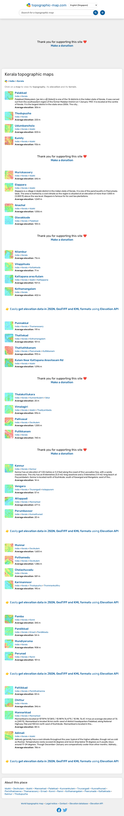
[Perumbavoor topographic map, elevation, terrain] (9, 514)
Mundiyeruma (24, 641)
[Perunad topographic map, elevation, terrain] (9, 656)
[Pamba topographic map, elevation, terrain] (9, 619)
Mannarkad (34, 502)
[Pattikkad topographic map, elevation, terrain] (9, 690)
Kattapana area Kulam (29, 276)
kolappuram (48, 489)
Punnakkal (21, 323)
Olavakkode (22, 217)
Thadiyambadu (44, 410)
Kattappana (42, 280)
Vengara (20, 486)
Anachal (20, 205)
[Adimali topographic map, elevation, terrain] (9, 740)
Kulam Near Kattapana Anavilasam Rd (39, 360)
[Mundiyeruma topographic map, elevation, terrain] (9, 644)
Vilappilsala (22, 264)
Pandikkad (21, 628)
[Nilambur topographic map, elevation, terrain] (9, 254)
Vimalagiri (21, 406)
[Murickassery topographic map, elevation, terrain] (9, 175)
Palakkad (21, 93)
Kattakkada (34, 267)
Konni (32, 620)
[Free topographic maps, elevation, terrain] (6, 81)
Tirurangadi (34, 489)
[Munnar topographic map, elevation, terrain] (9, 548)
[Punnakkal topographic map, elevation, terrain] (9, 326)
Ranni (32, 657)
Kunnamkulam (36, 397)
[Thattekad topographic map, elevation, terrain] (9, 338)
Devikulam (34, 422)
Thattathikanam (25, 347)
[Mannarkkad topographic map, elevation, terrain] (9, 719)
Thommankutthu (52, 585)
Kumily (19, 138)
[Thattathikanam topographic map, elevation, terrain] (9, 350)
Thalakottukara (25, 394)
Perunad (20, 653)
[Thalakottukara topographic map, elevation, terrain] (9, 397)
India (17, 96)
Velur (47, 397)
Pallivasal (21, 419)
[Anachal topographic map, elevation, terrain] (9, 208)
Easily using (64, 309)
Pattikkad (21, 687)
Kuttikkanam (49, 351)
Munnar (20, 545)
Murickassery (24, 172)
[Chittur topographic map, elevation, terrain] (9, 703)
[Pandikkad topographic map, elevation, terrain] (9, 631)
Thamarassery (36, 326)
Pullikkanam (23, 431)
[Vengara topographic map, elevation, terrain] (9, 489)
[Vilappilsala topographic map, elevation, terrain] (9, 267)
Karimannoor (23, 582)
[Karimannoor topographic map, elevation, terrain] (9, 585)
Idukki (32, 129)
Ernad (32, 632)
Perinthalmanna (37, 691)
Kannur (19, 465)
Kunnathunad (35, 514)
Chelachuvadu (24, 569)
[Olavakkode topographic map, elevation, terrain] (9, 220)
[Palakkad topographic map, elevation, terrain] (9, 100)
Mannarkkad (23, 712)
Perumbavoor (24, 511)
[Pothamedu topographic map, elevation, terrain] (9, 560)
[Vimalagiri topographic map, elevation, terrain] (9, 409)
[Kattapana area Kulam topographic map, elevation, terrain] (9, 279)
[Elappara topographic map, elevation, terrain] (9, 191)
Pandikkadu (42, 632)
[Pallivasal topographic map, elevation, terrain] (9, 422)
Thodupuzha (23, 113)
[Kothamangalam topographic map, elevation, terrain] (9, 292)
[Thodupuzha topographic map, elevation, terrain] (9, 116)
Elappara (20, 184)
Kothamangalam (25, 288)
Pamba (19, 616)
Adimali (19, 733)
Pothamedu (22, 557)
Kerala (24, 96)
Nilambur (21, 251)
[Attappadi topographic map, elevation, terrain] (9, 501)
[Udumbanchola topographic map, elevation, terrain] (9, 128)
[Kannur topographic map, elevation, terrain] (9, 472)
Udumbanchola (24, 125)
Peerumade (35, 351)
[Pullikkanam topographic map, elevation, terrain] (9, 434)
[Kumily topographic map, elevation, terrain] (9, 141)
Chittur (19, 700)
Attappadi (21, 498)
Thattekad (21, 335)
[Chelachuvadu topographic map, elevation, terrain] (9, 573)
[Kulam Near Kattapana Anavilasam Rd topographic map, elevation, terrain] (9, 363)
